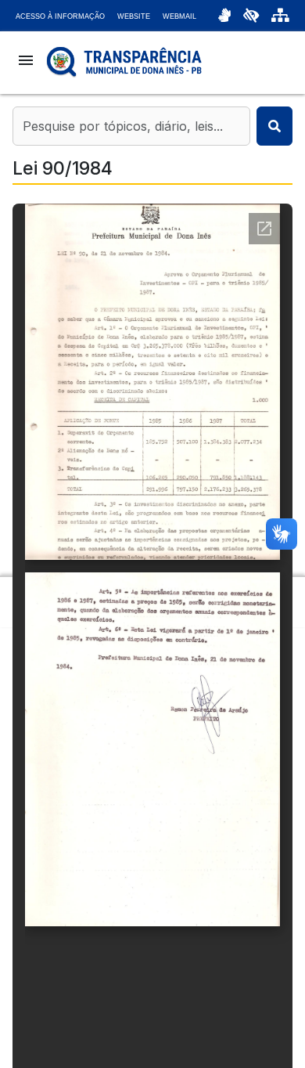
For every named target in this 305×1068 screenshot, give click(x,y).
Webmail (179, 16)
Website (133, 16)
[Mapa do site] (280, 16)
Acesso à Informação (60, 16)
